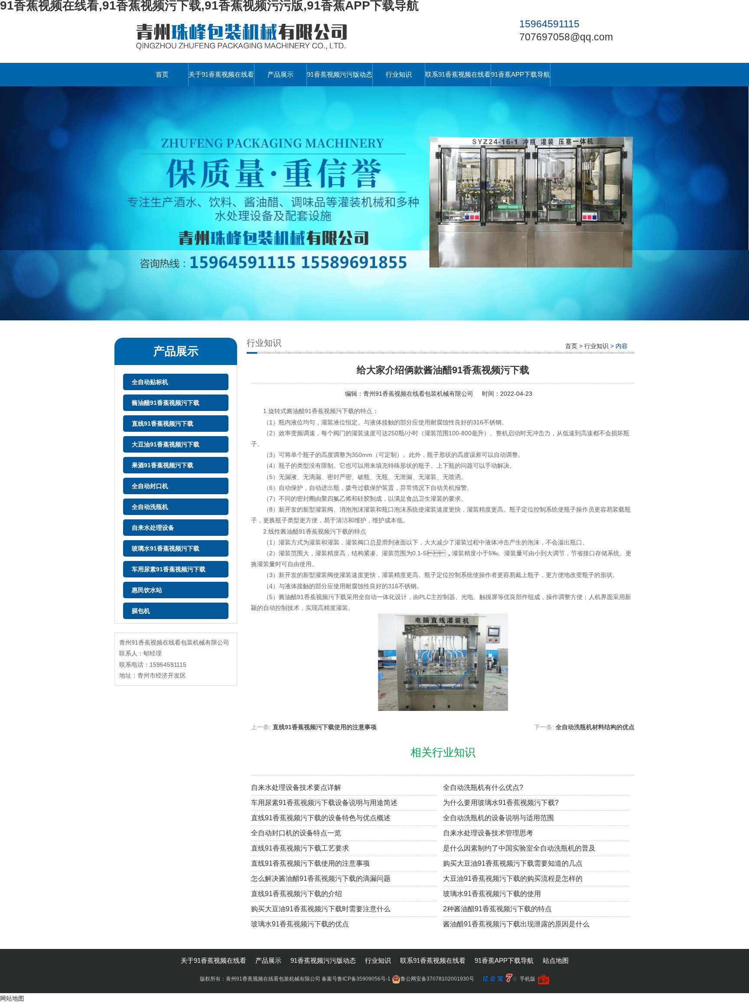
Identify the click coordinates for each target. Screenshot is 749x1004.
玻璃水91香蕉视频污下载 (165, 548)
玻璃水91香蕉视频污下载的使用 (492, 893)
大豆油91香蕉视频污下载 (165, 444)
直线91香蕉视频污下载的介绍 (296, 893)
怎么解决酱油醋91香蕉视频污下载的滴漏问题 (321, 878)
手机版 (527, 979)
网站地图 (12, 998)
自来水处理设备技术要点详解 (296, 787)
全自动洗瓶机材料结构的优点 (595, 727)
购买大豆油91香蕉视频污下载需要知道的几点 (513, 863)
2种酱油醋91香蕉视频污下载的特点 (497, 909)
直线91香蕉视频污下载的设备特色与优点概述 (321, 817)
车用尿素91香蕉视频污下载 (168, 569)
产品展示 (280, 74)
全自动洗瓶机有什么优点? (483, 787)
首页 (162, 74)
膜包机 (141, 610)
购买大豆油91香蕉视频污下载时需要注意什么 (321, 909)
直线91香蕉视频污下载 (162, 423)
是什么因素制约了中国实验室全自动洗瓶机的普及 (519, 848)
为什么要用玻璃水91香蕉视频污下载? (501, 802)
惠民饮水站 (147, 590)
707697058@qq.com (566, 36)
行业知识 (399, 74)
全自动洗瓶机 (150, 506)
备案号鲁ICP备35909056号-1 (356, 979)
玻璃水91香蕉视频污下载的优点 (300, 924)
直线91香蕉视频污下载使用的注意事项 (325, 727)
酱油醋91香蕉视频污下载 (165, 402)
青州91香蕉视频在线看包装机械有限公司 (418, 393)
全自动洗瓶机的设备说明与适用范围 (498, 817)
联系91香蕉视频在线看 (458, 74)
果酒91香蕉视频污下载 (162, 465)
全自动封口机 (150, 485)
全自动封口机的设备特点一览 (296, 833)
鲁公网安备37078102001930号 (437, 979)
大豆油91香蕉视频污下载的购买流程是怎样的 (513, 878)
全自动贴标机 (150, 381)
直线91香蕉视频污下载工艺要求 (300, 848)
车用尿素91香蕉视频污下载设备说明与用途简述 (324, 802)
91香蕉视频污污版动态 (339, 74)
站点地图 (556, 960)
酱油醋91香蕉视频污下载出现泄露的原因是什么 (516, 924)
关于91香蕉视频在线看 (221, 74)
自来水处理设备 (153, 527)
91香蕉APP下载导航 (520, 74)
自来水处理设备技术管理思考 (488, 833)
